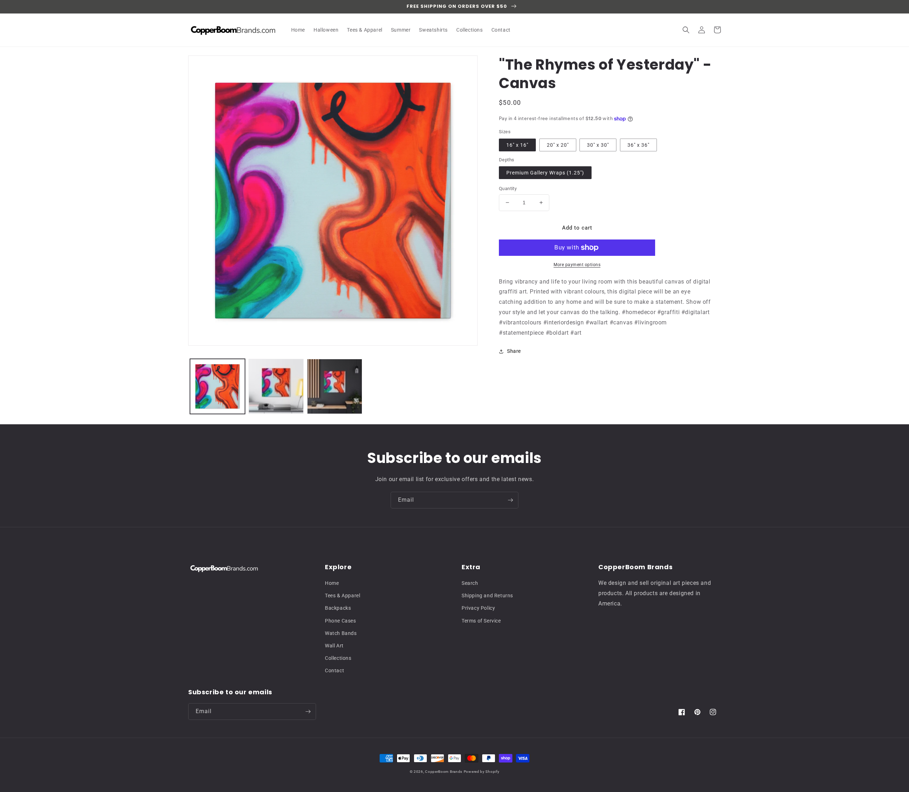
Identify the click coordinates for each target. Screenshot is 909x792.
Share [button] (514, 351)
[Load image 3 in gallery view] (334, 386)
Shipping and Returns (487, 595)
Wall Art (334, 645)
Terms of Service (481, 621)
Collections (338, 658)
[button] (686, 30)
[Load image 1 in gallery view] (217, 386)
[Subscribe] (510, 500)
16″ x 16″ (517, 145)
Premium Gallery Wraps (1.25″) (545, 173)
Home (332, 583)
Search (470, 583)
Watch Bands (341, 633)
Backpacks (338, 608)
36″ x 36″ (638, 145)
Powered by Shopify (482, 772)
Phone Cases (340, 621)
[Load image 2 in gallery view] (276, 386)
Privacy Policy (478, 608)
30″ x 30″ (598, 145)
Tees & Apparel (342, 595)
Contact (334, 670)
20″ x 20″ (558, 145)
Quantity (508, 188)
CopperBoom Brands (443, 772)
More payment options (577, 264)
